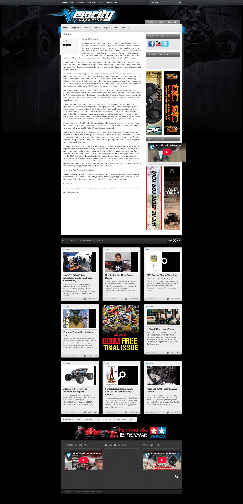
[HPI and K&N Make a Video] (160, 329)
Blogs (105, 28)
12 (114, 419)
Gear (101, 2)
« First (78, 419)
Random (100, 240)
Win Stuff (125, 28)
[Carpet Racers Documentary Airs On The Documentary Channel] (119, 392)
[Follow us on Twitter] (174, 240)
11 (110, 419)
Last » (132, 419)
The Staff (150, 22)
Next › (124, 419)
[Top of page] (176, 477)
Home (65, 28)
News (95, 28)
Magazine (74, 28)
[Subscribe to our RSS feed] (170, 240)
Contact (159, 22)
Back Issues (91, 2)
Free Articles (111, 2)
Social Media (171, 22)
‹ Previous (88, 419)
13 (119, 419)
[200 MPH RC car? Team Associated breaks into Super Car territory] (78, 278)
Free (85, 28)
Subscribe (80, 2)
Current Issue (68, 2)
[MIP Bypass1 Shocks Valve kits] (162, 275)
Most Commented (87, 240)
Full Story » (92, 298)
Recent (73, 240)
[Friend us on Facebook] (178, 240)
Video (116, 28)
